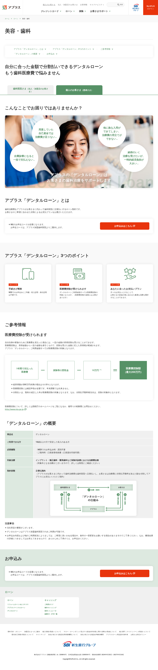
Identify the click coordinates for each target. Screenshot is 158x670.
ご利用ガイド (49, 604)
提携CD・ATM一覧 (51, 614)
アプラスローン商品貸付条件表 (117, 634)
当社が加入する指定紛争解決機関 (92, 634)
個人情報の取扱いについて (51, 631)
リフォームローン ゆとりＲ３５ (18, 604)
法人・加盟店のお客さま (68, 5)
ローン (16, 19)
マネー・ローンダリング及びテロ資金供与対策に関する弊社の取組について (90, 631)
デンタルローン (12, 611)
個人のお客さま (49, 5)
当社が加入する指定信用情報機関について (63, 634)
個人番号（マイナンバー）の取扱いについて (134, 631)
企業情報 (83, 5)
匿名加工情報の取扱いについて (22, 634)
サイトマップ (41, 634)
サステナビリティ (97, 5)
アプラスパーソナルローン (16, 607)
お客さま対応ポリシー (138, 634)
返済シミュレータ (50, 611)
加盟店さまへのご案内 (32, 631)
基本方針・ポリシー (15, 631)
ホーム (7, 19)
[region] (81, 19)
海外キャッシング (50, 607)
